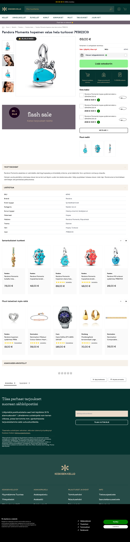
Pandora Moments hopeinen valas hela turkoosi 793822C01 (52, 27)
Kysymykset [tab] (23, 383)
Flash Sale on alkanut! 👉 (65, 22)
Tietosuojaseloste (107, 494)
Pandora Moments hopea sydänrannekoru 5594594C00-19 (100, 106)
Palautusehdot (75, 499)
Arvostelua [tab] (9, 383)
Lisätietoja (9, 188)
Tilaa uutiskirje (101, 422)
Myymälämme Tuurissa (12, 494)
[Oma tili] (119, 9)
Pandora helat (29, 27)
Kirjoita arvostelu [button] (118, 379)
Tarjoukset (82, 18)
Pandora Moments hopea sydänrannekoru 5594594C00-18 (100, 95)
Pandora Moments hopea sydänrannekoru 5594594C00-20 (100, 118)
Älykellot (34, 18)
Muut (70, 18)
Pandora (20, 27)
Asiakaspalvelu (40, 494)
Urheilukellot (19, 18)
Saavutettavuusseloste (109, 499)
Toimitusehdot (75, 494)
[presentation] (80, 53)
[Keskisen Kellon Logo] (11, 9)
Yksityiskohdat (11, 167)
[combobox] (69, 9)
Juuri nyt (96, 18)
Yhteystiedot (8, 499)
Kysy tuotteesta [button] (100, 379)
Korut (46, 18)
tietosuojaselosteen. (23, 433)
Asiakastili (38, 499)
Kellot (5, 18)
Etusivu (3, 27)
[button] (126, 241)
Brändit (14, 27)
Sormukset (58, 18)
